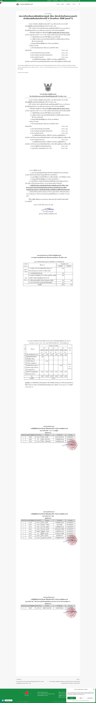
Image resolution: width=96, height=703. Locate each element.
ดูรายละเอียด (90, 698)
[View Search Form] (79, 4)
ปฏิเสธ (81, 698)
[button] (93, 689)
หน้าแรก (58, 4)
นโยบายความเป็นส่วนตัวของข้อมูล (83, 700)
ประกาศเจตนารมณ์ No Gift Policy (71, 0)
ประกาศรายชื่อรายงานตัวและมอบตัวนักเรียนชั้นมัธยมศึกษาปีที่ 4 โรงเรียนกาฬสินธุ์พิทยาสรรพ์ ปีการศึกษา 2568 (30, 681)
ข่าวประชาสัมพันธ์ (48, 13)
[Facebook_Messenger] (3, 700)
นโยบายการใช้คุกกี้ (75, 700)
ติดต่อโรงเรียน (62, 0)
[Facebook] (79, 1)
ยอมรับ (71, 698)
